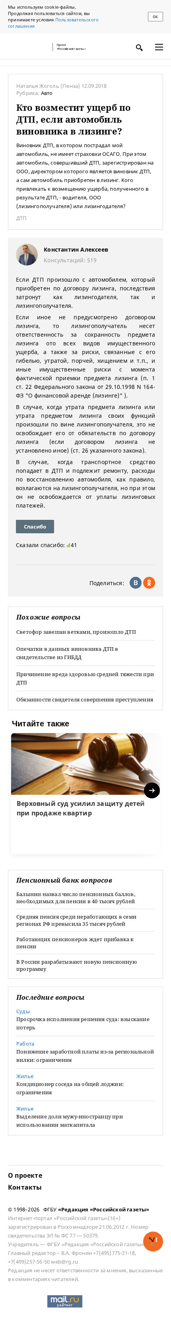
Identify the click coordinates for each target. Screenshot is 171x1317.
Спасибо (35, 526)
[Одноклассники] (149, 583)
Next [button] (152, 790)
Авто (47, 93)
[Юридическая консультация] (28, 47)
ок (155, 16)
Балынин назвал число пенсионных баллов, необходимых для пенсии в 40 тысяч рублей (75, 898)
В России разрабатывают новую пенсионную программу (76, 965)
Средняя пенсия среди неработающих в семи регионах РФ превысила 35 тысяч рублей (76, 920)
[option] (85, 793)
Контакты (25, 1187)
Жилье (24, 1076)
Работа (25, 1043)
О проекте (25, 1175)
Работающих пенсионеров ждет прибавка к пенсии (75, 943)
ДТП (21, 218)
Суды (23, 1011)
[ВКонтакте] (136, 583)
